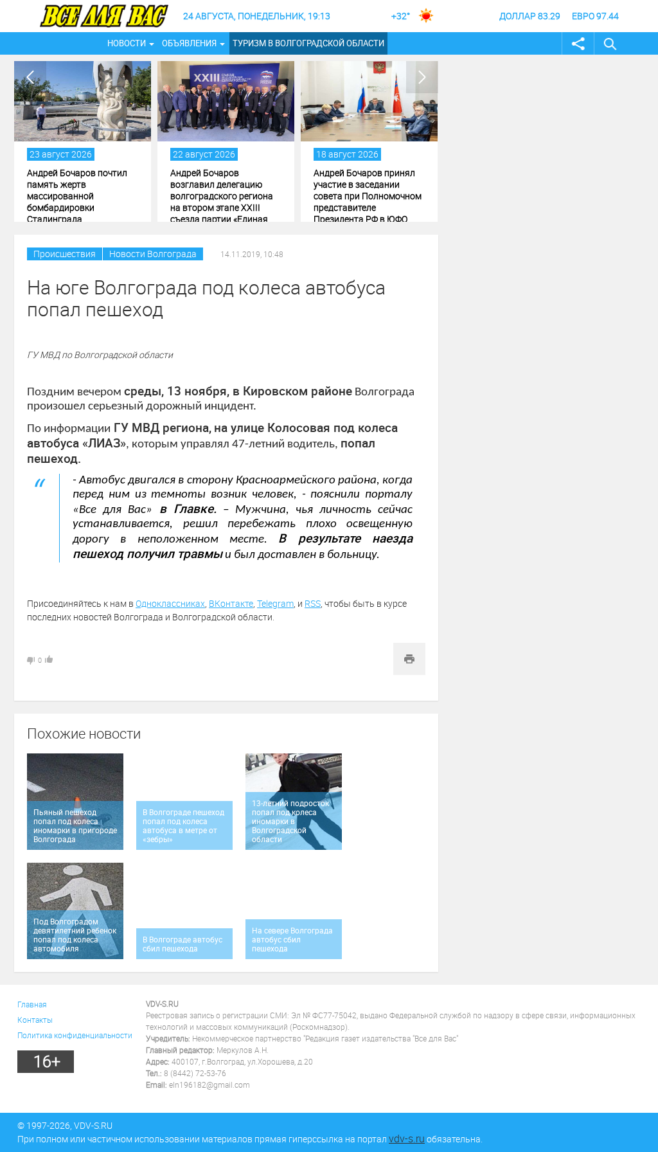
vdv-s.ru (407, 1138)
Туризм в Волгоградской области (308, 43)
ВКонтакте (231, 603)
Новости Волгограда (153, 254)
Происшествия (64, 254)
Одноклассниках (170, 603)
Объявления (189, 43)
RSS (313, 603)
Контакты (35, 1019)
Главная (32, 1004)
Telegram (275, 603)
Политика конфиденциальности (74, 1035)
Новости (126, 43)
